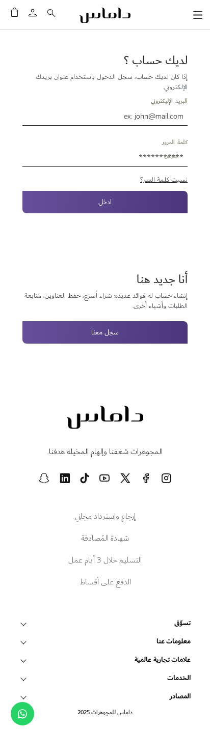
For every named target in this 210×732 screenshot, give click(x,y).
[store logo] (105, 15)
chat (22, 713)
